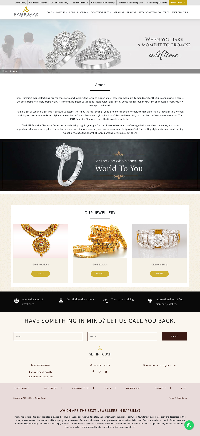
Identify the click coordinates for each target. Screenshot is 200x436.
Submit (174, 336)
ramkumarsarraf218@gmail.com (161, 365)
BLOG (183, 388)
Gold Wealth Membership (103, 2)
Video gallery (51, 388)
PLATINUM (81, 12)
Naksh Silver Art (177, 2)
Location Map (133, 388)
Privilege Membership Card (130, 2)
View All (40, 274)
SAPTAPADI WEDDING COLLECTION (154, 12)
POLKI (72, 12)
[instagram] (100, 372)
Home (5, 71)
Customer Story (80, 388)
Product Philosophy (38, 2)
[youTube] (106, 372)
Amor (15, 71)
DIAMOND (60, 12)
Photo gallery (21, 388)
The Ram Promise (80, 2)
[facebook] (93, 372)
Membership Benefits (157, 2)
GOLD (49, 12)
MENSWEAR (119, 12)
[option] (40, 253)
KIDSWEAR (131, 12)
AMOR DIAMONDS (180, 12)
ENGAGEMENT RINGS (100, 12)
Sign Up (108, 388)
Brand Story (20, 2)
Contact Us (160, 388)
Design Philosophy (59, 2)
